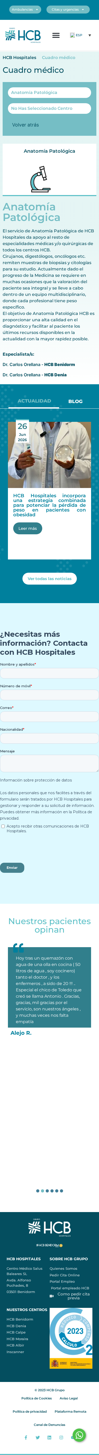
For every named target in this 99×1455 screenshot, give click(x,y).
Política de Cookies (36, 1398)
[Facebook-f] (26, 1437)
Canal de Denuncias (49, 1425)
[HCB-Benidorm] (23, 35)
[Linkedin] (49, 1437)
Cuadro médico (58, 57)
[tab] (33, 402)
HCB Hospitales (19, 57)
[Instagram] (61, 1437)
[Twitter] (38, 1437)
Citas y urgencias (65, 9)
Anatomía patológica (49, 151)
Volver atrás (25, 125)
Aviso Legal (69, 1398)
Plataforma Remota (70, 1411)
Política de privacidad (30, 1411)
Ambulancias (22, 9)
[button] (56, 35)
